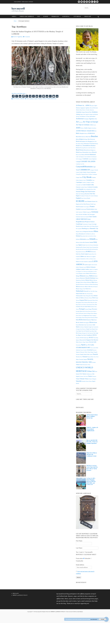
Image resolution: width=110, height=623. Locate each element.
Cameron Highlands (92, 158)
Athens (82, 128)
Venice (90, 376)
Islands (92, 239)
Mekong (95, 280)
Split (87, 345)
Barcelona (78, 136)
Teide (88, 354)
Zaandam (84, 381)
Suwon (81, 350)
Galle (77, 212)
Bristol (77, 152)
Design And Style (86, 191)
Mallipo (87, 276)
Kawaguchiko (95, 247)
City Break (86, 177)
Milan (92, 282)
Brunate (90, 152)
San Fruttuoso (83, 329)
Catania (77, 172)
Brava (94, 147)
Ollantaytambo (79, 295)
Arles (95, 118)
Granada (87, 216)
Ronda (77, 324)
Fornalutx (81, 206)
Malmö (96, 276)
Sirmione (81, 342)
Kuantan (90, 254)
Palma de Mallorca (80, 297)
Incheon (78, 239)
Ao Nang (87, 116)
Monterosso (82, 284)
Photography (78, 302)
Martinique (92, 278)
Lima (85, 267)
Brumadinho (85, 152)
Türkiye (78, 364)
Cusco (85, 187)
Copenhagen (79, 182)
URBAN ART (87, 16)
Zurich (77, 383)
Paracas (90, 297)
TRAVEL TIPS (87, 362)
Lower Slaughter (79, 273)
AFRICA (14, 16)
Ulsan (89, 364)
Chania (88, 172)
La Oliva (87, 258)
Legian (89, 264)
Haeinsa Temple (83, 226)
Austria (85, 128)
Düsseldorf (87, 193)
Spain (83, 345)
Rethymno (88, 319)
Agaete (92, 105)
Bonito (81, 145)
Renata (21, 36)
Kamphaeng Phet (79, 247)
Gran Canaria (92, 216)
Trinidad (94, 362)
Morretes (83, 286)
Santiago (80, 333)
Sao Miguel (78, 335)
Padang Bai (88, 295)
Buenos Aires (78, 154)
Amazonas (92, 109)
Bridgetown (93, 150)
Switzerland (90, 350)
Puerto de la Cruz (84, 311)
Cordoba (84, 182)
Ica (88, 236)
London (87, 269)
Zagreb (93, 381)
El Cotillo (91, 195)
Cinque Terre (79, 177)
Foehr (92, 204)
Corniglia (88, 182)
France (92, 206)
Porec (94, 304)
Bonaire (78, 145)
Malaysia (82, 276)
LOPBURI (22, 98)
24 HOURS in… (66, 16)
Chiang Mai (78, 174)
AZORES (78, 131)
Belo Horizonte (91, 139)
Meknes (91, 280)
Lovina (95, 271)
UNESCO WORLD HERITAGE (49, 98)
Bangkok (82, 133)
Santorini (91, 333)
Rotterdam (81, 324)
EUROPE (45, 16)
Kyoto (93, 254)
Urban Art (91, 371)
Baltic (78, 133)
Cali (77, 158)
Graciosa (78, 216)
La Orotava (91, 258)
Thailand (40, 98)
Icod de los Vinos (92, 236)
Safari (85, 324)
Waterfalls (78, 381)
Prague (90, 309)
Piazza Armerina (84, 302)
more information (94, 619)
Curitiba (82, 187)
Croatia (88, 184)
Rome (95, 322)
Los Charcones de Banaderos (87, 271)
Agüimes (87, 107)
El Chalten (86, 195)
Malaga (77, 276)
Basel (87, 136)
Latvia (85, 264)
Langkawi (78, 258)
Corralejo (92, 182)
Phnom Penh (95, 300)
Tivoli (97, 356)
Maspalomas (78, 280)
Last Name (79, 548)
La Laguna (93, 256)
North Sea (82, 293)
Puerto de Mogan (87, 313)
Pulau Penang (85, 317)
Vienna (77, 378)
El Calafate (82, 195)
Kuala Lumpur (84, 254)
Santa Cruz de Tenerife (83, 331)
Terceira (78, 356)
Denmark (78, 191)
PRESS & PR (15, 593)
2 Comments (27, 36)
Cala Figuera (81, 156)
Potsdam (86, 309)
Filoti (85, 204)
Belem (77, 139)
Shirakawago (86, 337)
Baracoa (86, 133)
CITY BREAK (77, 16)
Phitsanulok (89, 300)
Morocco (78, 286)
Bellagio (86, 139)
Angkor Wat (82, 114)
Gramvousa (82, 216)
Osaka (84, 295)
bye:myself (18, 8)
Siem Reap (96, 337)
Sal (80, 327)
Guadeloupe (79, 224)
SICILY (91, 337)
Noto (86, 293)
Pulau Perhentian (91, 317)
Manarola (78, 278)
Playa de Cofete (94, 302)
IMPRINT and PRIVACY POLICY (20, 595)
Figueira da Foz (79, 204)
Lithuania (92, 267)
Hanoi (88, 228)
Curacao (78, 187)
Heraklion (91, 231)
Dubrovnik (78, 193)
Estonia (85, 198)
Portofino (92, 306)
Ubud (81, 364)
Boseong (82, 147)
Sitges (84, 342)
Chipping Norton (84, 174)
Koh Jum (79, 249)
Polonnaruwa (89, 304)
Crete (84, 184)
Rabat (77, 319)
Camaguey (80, 158)
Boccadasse (78, 143)
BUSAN (87, 154)
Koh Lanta (84, 249)
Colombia (89, 180)
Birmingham (82, 141)
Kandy (88, 247)
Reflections (82, 319)
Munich (96, 286)
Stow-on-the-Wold (94, 347)
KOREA (88, 251)
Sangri (87, 329)
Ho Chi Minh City (88, 233)
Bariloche (84, 136)
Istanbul (91, 242)
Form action (79, 558)
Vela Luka (86, 376)
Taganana (78, 352)
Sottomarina (78, 345)
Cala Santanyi (94, 156)
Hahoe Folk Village (91, 226)
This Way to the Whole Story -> (19, 93)
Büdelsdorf (93, 154)
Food (77, 206)
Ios (86, 239)
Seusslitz (78, 337)
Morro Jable (88, 286)
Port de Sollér (84, 306)
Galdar (95, 209)
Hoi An (93, 233)
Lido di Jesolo (94, 264)
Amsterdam (78, 112)
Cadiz (77, 156)
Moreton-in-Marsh (89, 284)
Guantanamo (85, 224)
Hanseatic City (94, 228)
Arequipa (86, 118)
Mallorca (91, 276)
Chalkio (84, 172)
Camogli (78, 161)
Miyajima (78, 284)
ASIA (38, 16)
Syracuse (94, 350)
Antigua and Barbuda (93, 114)
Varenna (81, 376)
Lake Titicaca (87, 256)
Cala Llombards (87, 156)
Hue (86, 236)
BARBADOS (91, 133)
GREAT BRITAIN (81, 219)
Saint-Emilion (89, 324)
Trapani (85, 359)
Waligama (94, 378)
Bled (87, 141)
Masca (97, 278)
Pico (89, 302)
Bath (90, 136)
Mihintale (89, 282)
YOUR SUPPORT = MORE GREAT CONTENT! (23, 1)
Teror (81, 356)
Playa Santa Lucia (79, 304)
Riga (92, 319)
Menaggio (78, 282)
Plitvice (85, 304)
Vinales (90, 378)
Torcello (81, 359)
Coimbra (94, 177)
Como (93, 180)
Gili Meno (84, 214)
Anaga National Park (86, 112)
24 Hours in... (80, 105)
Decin (92, 189)
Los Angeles (95, 269)
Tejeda (91, 354)
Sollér (95, 342)
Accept (102, 619)
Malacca (95, 273)
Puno (96, 317)
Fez (96, 201)
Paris (93, 297)
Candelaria (78, 164)
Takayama (82, 352)
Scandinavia (89, 335)
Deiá (95, 189)
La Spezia (89, 261)
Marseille (87, 278)
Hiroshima (81, 233)
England (78, 198)
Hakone (96, 226)
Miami (85, 282)
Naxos (87, 288)
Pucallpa (77, 311)
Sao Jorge (96, 333)
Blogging (90, 141)
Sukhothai (78, 350)
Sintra (77, 342)
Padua (92, 295)
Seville (81, 337)
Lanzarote (82, 258)
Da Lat (85, 189)
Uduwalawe (85, 364)
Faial (86, 201)
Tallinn (86, 352)
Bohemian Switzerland (89, 143)
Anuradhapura (82, 116)
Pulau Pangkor (79, 317)
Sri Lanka (91, 345)
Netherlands (80, 291)
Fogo (95, 204)
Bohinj (96, 143)
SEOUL (95, 335)
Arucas (94, 124)
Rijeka (95, 319)
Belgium (81, 139)
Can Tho (82, 164)
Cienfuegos (94, 174)
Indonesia (83, 239)
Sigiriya (77, 340)
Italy (95, 242)
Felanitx (93, 201)
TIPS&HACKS (55, 16)
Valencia (84, 374)
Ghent (77, 214)
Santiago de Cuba (85, 333)
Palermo (96, 295)
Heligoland (85, 231)
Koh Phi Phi (88, 249)
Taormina (78, 354)
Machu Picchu (89, 273)
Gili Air (80, 214)
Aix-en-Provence (94, 107)
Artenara (80, 122)
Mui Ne (92, 286)
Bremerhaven (87, 150)
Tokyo (77, 359)
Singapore (88, 340)
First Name (79, 541)
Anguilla (87, 114)
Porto (88, 306)
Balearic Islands (86, 131)
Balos (95, 130)
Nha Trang (95, 291)
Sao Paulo (84, 335)
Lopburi (36, 98)
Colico (84, 180)
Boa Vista (95, 141)
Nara (84, 288)
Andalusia (95, 112)
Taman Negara (91, 352)
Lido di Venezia (79, 267)
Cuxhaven (90, 187)
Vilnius (87, 379)
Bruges (80, 152)
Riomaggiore (86, 322)
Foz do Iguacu (86, 206)
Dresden (93, 191)
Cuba (92, 184)
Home (15, 21)
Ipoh (88, 239)
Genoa (84, 212)
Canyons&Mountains (84, 166)
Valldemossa (89, 374)
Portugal (81, 309)
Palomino (87, 297)
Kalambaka (96, 245)
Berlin (77, 141)
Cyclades (95, 187)
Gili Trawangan (91, 214)
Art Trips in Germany (83, 125)
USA (81, 374)
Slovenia (91, 342)
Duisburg (82, 193)
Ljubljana (78, 269)
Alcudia (87, 109)
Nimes (77, 293)
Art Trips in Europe (90, 122)
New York (91, 291)
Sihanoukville (82, 340)
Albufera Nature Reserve (81, 109)
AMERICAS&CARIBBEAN (27, 16)
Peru (85, 300)
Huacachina (83, 236)
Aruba (91, 125)
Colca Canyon (79, 180)
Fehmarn (89, 201)
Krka (80, 254)
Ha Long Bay (78, 228)
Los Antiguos (78, 271)
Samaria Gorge (87, 327)
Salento (82, 327)
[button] (13, 96)
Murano (78, 288)
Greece (92, 221)
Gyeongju (94, 224)
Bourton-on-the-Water (88, 147)
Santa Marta (91, 331)
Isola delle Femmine (84, 242)
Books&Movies (87, 145)
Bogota (82, 143)
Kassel (91, 247)
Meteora (82, 282)
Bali (93, 131)
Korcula (84, 251)
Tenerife (95, 354)
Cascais (96, 170)
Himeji (77, 233)
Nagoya (81, 288)
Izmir (77, 245)
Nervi (90, 288)
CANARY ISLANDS (87, 161)
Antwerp (77, 116)
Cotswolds (78, 184)
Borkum (78, 147)
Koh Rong (94, 249)
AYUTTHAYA (16, 98)
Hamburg (84, 228)
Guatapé (90, 224)
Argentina (91, 118)
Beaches (94, 136)
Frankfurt (78, 209)
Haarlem (78, 226)
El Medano (95, 195)
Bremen (82, 150)
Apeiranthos (92, 116)
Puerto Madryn (94, 313)
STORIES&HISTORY (83, 347)
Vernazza (94, 376)
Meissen (87, 280)
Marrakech (82, 278)
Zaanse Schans (89, 381)
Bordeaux (93, 145)
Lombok (83, 269)
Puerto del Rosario (79, 313)
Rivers (91, 322)
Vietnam (82, 379)
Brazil (78, 150)
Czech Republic (80, 189)
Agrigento (82, 107)
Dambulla (89, 189)
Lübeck (84, 273)
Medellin (83, 280)
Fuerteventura (90, 209)
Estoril (88, 198)
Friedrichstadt (83, 209)
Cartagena (92, 170)
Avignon (90, 128)
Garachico (80, 212)
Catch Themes (80, 611)
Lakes (82, 256)
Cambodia (85, 159)
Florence (88, 204)
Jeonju (83, 245)
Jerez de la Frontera (89, 245)
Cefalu (80, 172)
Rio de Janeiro (80, 322)
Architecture (80, 119)
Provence (94, 309)
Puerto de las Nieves (92, 311)
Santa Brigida (92, 329)
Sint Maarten (94, 340)
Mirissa (96, 282)
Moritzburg (95, 284)
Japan (80, 245)
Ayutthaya (31, 98)
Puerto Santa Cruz (79, 315)
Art (77, 122)
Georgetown (88, 212)
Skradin (87, 342)
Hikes (96, 231)
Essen (82, 198)
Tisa (95, 356)
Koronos (94, 251)
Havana (81, 231)
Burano (83, 154)
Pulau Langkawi (93, 315)
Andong (78, 114)
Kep (77, 249)
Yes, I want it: (80, 552)
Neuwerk (86, 291)
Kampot (84, 247)
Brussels (94, 152)
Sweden (85, 350)
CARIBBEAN (84, 170)
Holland (78, 236)
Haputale (78, 231)
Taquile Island (83, 354)
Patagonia (82, 300)
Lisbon (88, 267)
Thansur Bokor (90, 356)
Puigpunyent (86, 315)
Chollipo (90, 174)
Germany (95, 212)
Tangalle (95, 352)
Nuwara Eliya (90, 293)
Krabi (77, 254)
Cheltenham (93, 172)
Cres (81, 184)
